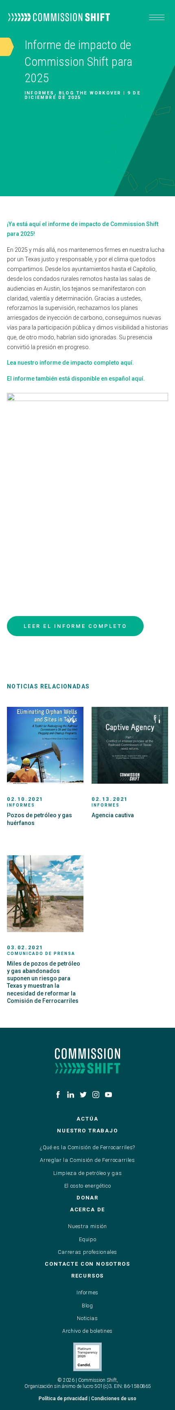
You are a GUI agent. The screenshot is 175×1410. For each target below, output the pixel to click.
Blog (87, 1305)
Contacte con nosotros (87, 1264)
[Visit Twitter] (83, 1094)
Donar (87, 1198)
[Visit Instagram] (95, 1094)
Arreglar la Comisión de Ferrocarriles (87, 1160)
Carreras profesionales (87, 1252)
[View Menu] (157, 17)
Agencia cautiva (113, 815)
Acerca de (87, 1209)
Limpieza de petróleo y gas (87, 1173)
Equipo (87, 1239)
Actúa (87, 1119)
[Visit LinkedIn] (70, 1094)
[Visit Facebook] (58, 1094)
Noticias (87, 1318)
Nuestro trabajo (87, 1131)
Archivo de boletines (87, 1331)
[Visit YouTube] (108, 1094)
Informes (87, 1292)
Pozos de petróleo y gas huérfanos (39, 819)
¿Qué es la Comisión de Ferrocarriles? (87, 1147)
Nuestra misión (87, 1226)
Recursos (87, 1276)
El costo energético (87, 1186)
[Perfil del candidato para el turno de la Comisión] (87, 1357)
